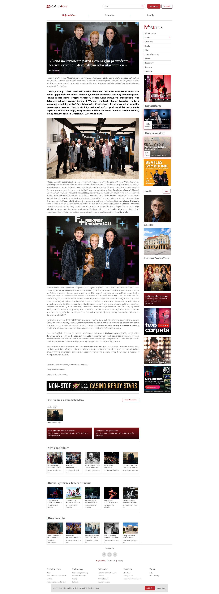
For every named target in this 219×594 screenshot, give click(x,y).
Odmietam (161, 588)
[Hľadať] (143, 6)
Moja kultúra (68, 15)
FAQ (150, 573)
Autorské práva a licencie (133, 579)
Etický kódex (128, 576)
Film (146, 50)
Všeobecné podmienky (80, 573)
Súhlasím (149, 588)
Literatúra (148, 41)
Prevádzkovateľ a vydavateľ (56, 576)
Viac (166, 191)
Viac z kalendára (131, 400)
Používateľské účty (79, 576)
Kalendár (109, 15)
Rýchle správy (150, 33)
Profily (150, 15)
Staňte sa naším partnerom (56, 582)
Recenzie (148, 67)
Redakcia (127, 573)
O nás (48, 573)
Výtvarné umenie (151, 54)
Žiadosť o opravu (104, 582)
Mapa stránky (154, 576)
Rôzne (147, 58)
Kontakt (49, 579)
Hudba (147, 46)
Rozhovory (149, 63)
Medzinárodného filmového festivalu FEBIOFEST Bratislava (106, 91)
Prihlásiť (167, 6)
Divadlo (147, 37)
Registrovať (154, 6)
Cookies (101, 576)
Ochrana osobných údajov (107, 573)
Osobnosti (148, 71)
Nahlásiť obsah (103, 579)
